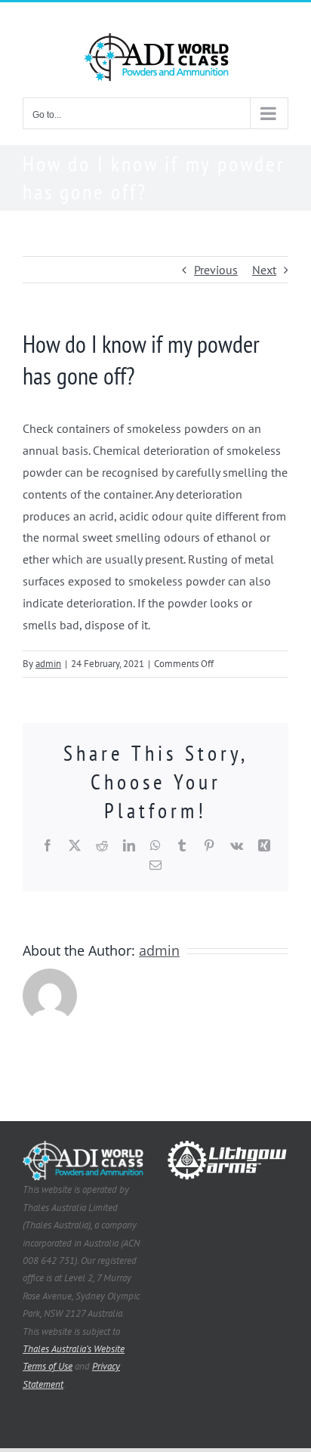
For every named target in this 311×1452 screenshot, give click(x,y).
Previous (216, 269)
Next (264, 269)
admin (48, 663)
